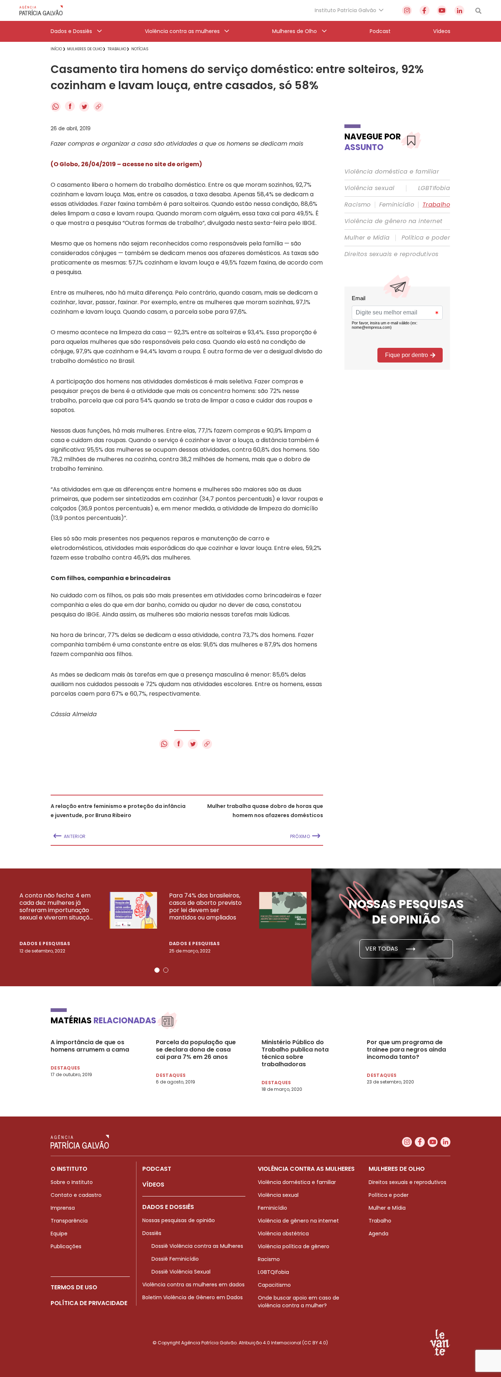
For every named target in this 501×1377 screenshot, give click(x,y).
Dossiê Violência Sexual (181, 1271)
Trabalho (436, 204)
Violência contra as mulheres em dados (193, 1284)
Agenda (378, 1233)
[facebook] (424, 10)
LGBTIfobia (434, 188)
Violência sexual (369, 188)
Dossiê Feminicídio (175, 1259)
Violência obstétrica (283, 1233)
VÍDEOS (153, 1184)
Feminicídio (396, 204)
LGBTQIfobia (273, 1272)
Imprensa (63, 1208)
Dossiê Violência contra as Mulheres (197, 1246)
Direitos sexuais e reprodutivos (391, 254)
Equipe (59, 1233)
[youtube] (442, 10)
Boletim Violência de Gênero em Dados (192, 1297)
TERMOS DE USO (74, 1287)
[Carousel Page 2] (165, 970)
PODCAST (156, 1169)
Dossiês (151, 1233)
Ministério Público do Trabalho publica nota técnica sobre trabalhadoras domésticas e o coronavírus (295, 1053)
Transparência (69, 1220)
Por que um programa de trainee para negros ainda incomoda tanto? (406, 1050)
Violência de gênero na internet (393, 221)
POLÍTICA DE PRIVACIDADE (89, 1303)
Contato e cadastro (76, 1195)
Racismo (357, 204)
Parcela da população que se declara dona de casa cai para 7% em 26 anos (196, 1050)
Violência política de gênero (293, 1246)
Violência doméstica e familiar (391, 171)
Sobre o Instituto (72, 1182)
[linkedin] (459, 10)
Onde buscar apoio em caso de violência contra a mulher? (298, 1301)
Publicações (66, 1246)
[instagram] (407, 10)
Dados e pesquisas (44, 943)
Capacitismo (274, 1285)
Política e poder (426, 237)
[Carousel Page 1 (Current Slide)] (157, 970)
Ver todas (382, 948)
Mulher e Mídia (367, 237)
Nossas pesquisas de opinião (178, 1220)
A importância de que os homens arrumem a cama (90, 1046)
